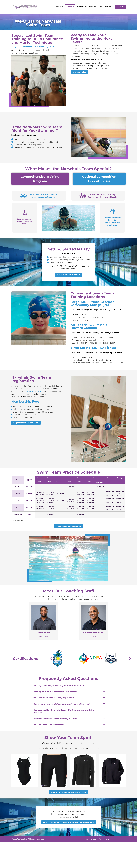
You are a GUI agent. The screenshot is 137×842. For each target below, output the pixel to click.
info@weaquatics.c (32, 391)
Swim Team (70, 7)
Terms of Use (90, 839)
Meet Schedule (81, 7)
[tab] (40, 179)
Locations (92, 7)
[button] (68, 558)
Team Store (108, 7)
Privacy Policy (104, 839)
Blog (100, 7)
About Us (58, 7)
